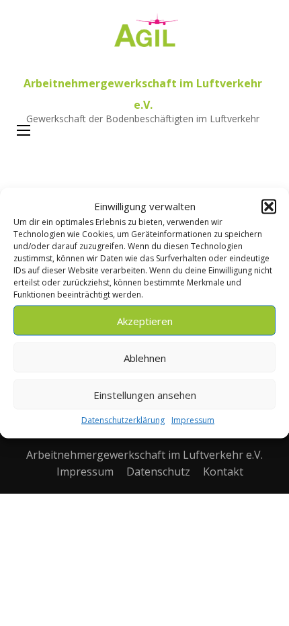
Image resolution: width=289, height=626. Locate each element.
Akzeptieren (145, 320)
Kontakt (223, 471)
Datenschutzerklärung (123, 420)
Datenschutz (158, 471)
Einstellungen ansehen (144, 394)
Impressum (192, 420)
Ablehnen (145, 357)
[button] (269, 206)
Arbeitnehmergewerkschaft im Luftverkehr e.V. (144, 454)
